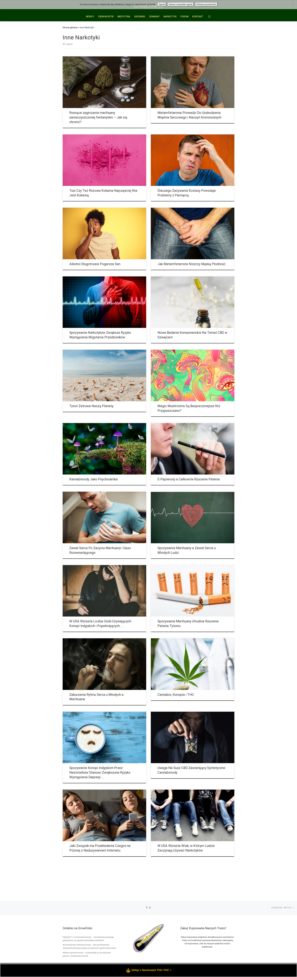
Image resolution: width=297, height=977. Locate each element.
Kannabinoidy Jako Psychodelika (93, 479)
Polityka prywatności (206, 4)
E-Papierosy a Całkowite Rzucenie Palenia (188, 479)
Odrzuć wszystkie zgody (180, 4)
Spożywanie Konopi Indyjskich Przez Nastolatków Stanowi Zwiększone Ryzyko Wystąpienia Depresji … (99, 772)
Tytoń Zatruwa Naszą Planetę (91, 406)
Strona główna (70, 27)
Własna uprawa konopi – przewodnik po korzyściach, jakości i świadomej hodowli (87, 954)
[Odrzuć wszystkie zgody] (293, 4)
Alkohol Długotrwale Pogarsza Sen (94, 264)
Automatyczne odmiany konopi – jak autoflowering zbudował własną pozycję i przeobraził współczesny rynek (89, 946)
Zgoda (162, 4)
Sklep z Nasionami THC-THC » (151, 970)
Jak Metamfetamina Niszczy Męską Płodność (191, 264)
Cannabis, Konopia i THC (175, 695)
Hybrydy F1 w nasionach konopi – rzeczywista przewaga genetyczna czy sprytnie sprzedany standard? (88, 938)
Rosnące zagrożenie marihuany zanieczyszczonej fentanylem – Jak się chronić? (98, 117)
